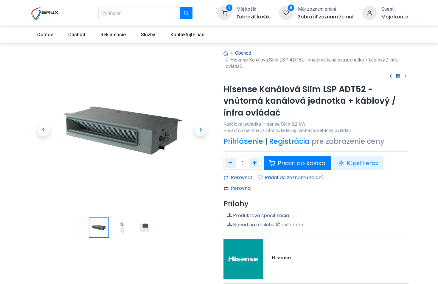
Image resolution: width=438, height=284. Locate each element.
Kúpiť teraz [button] (361, 163)
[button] (43, 130)
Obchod (243, 53)
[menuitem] (44, 35)
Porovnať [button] (241, 177)
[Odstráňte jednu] (230, 163)
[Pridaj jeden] (255, 163)
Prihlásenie (243, 141)
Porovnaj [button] (241, 188)
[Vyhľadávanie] (186, 13)
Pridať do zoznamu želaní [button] (294, 177)
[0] (224, 13)
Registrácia (289, 141)
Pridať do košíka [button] (301, 163)
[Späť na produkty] (398, 76)
